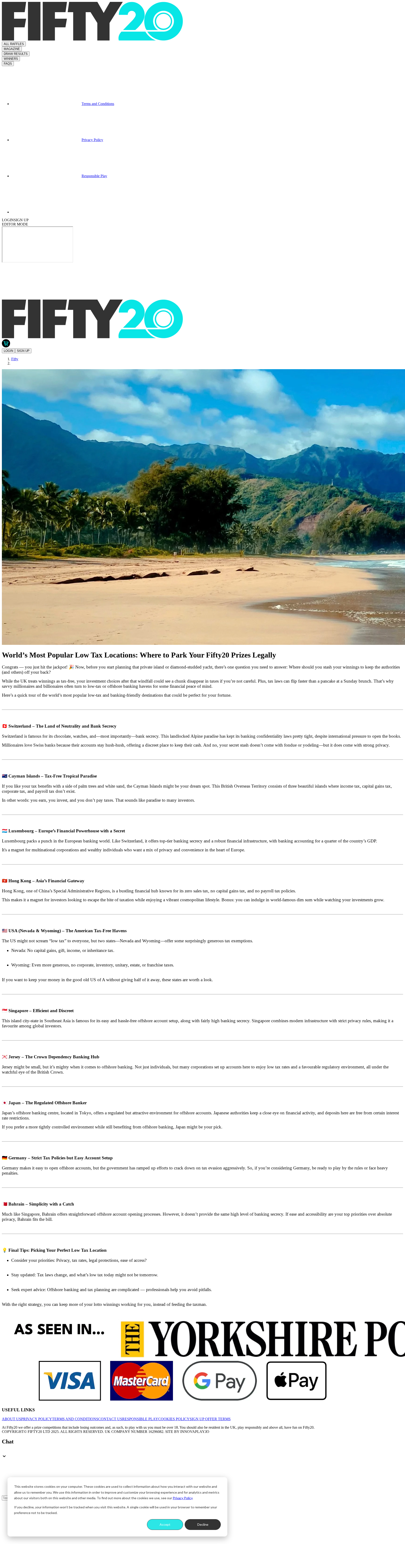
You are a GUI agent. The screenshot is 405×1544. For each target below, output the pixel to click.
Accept (165, 1524)
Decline (202, 1524)
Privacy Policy (182, 1498)
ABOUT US (11, 1419)
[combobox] (202, 1452)
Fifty (14, 359)
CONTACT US (110, 1419)
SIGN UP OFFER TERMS (210, 1419)
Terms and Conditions (98, 104)
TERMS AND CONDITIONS (75, 1419)
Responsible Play (94, 176)
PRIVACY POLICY (36, 1419)
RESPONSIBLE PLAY (140, 1419)
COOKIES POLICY (174, 1419)
